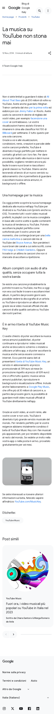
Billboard (7, 133)
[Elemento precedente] (6, 634)
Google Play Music (39, 386)
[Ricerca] (39, 10)
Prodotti (23, 17)
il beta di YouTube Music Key (30, 361)
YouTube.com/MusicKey (28, 501)
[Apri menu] (3, 7)
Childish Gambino (25, 250)
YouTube (35, 17)
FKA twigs (7, 250)
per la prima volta (38, 107)
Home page (8, 17)
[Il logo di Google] (8, 661)
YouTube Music (12, 520)
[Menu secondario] (48, 10)
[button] (49, 53)
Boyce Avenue (24, 242)
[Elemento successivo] (13, 634)
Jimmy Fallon (26, 111)
